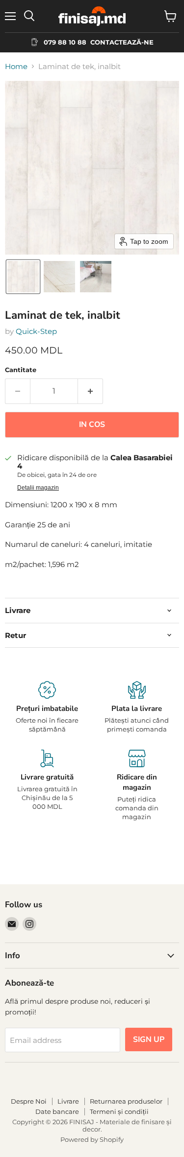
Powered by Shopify (92, 1139)
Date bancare (57, 1111)
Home (16, 66)
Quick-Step (36, 331)
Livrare (68, 1101)
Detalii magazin (38, 487)
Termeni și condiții (119, 1111)
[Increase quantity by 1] (90, 391)
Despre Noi (29, 1101)
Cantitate (20, 370)
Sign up (148, 1039)
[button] (23, 276)
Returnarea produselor (126, 1101)
